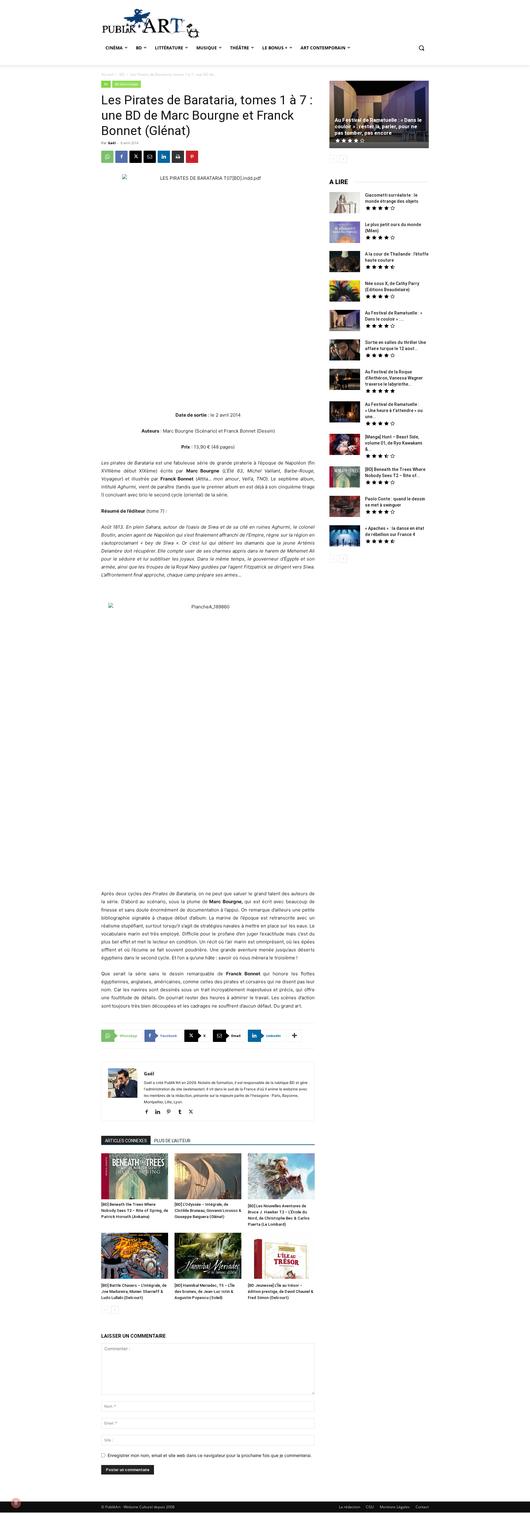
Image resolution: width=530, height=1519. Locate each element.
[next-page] (115, 1310)
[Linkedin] (164, 157)
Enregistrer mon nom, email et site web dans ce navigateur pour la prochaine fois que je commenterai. (210, 1455)
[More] (294, 1036)
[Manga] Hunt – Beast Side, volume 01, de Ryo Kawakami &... (393, 443)
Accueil (107, 74)
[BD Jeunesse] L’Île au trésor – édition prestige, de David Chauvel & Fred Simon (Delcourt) (280, 1291)
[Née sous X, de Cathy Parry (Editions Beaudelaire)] (344, 291)
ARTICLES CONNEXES (126, 1140)
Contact (422, 1506)
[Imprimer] (178, 157)
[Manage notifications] (16, 1503)
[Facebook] (121, 157)
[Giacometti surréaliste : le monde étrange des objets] (344, 203)
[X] (135, 157)
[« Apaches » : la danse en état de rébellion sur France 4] (344, 536)
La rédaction (349, 1506)
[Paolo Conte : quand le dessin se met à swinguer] (344, 507)
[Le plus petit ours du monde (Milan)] (344, 233)
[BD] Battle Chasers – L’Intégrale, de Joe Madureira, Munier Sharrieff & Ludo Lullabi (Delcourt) (134, 1291)
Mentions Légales (395, 1506)
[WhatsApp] (107, 157)
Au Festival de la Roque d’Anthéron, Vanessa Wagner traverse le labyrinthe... (394, 378)
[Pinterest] (192, 157)
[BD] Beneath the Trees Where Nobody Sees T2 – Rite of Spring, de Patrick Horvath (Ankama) (134, 1210)
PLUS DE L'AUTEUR (172, 1140)
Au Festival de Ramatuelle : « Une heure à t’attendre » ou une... (394, 410)
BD (122, 74)
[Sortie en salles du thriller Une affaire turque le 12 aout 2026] (344, 350)
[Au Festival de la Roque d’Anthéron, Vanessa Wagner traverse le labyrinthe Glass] (344, 380)
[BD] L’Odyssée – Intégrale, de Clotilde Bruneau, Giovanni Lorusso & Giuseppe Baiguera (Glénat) (208, 1210)
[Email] (150, 157)
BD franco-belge (126, 84)
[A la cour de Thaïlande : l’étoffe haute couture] (344, 262)
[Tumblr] (182, 1112)
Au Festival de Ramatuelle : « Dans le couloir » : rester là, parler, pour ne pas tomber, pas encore (378, 126)
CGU (370, 1506)
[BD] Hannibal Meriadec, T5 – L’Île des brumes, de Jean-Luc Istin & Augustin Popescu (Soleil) (205, 1291)
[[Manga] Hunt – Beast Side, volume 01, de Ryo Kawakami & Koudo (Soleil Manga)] (344, 445)
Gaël (112, 143)
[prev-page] (105, 1310)
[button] (421, 47)
